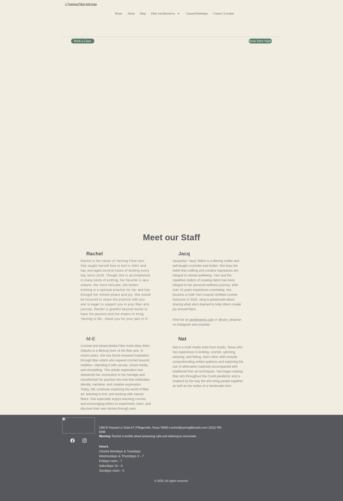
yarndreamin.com (201, 319)
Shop (143, 13)
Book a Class (82, 41)
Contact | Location (223, 13)
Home (118, 13)
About (131, 13)
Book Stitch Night (260, 41)
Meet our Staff (171, 237)
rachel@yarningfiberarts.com (188, 427)
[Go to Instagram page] (84, 440)
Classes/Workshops (197, 13)
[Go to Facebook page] (72, 440)
